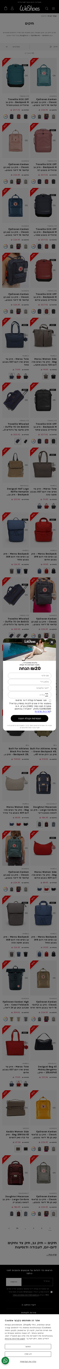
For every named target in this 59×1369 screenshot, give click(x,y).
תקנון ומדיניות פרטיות (15, 1338)
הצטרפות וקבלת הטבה (29, 718)
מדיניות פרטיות (42, 711)
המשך (28, 1346)
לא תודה (28, 1354)
